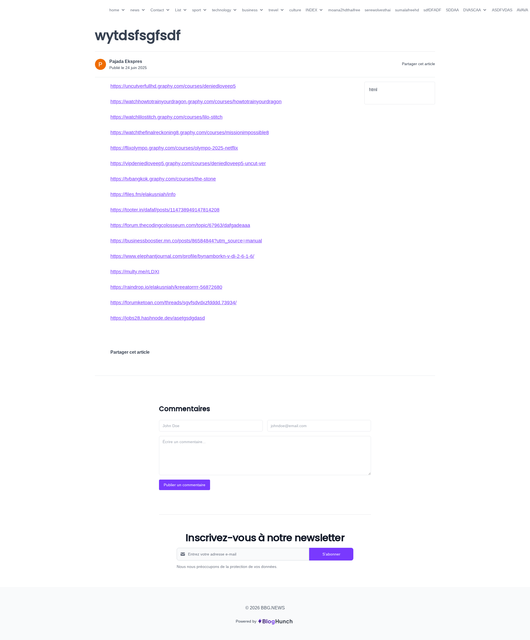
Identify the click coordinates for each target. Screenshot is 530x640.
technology (221, 10)
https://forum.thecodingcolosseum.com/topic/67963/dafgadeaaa (180, 225)
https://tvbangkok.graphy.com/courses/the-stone (163, 179)
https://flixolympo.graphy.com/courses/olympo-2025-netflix (174, 148)
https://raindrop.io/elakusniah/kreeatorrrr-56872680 (166, 287)
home (114, 10)
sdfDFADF (432, 10)
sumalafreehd (407, 10)
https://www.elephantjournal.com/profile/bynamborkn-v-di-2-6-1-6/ (182, 256)
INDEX (311, 10)
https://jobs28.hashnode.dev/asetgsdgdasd (157, 318)
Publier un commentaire (184, 485)
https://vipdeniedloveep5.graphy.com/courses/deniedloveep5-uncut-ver (188, 163)
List (178, 10)
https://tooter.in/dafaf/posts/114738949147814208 (164, 210)
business (250, 10)
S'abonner (331, 554)
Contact (157, 10)
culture (295, 10)
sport (196, 10)
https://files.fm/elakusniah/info (143, 194)
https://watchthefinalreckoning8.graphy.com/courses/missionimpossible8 (189, 132)
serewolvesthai (378, 10)
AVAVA (522, 10)
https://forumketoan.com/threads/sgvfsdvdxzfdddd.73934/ (173, 302)
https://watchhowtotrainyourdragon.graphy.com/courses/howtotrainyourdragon (196, 101)
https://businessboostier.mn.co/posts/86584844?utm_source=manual (186, 241)
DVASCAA (472, 10)
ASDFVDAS (502, 10)
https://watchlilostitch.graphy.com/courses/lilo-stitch (166, 117)
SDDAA (452, 10)
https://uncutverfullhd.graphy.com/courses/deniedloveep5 (173, 86)
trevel (273, 10)
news (134, 10)
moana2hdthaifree (344, 10)
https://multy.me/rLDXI (134, 271)
